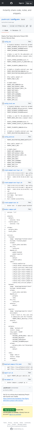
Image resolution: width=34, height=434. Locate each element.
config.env (15, 19)
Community (28, 422)
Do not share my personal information (17, 426)
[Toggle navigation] (3, 3)
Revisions (16, 30)
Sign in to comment (15, 414)
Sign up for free (9, 410)
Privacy (10, 422)
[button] (27, 26)
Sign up (29, 3)
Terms (5, 422)
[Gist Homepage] (11, 3)
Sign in (21, 3)
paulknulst (6, 19)
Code (6, 30)
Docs (9, 424)
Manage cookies (22, 424)
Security (16, 422)
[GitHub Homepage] (11, 429)
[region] (17, 72)
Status (21, 422)
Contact (14, 424)
